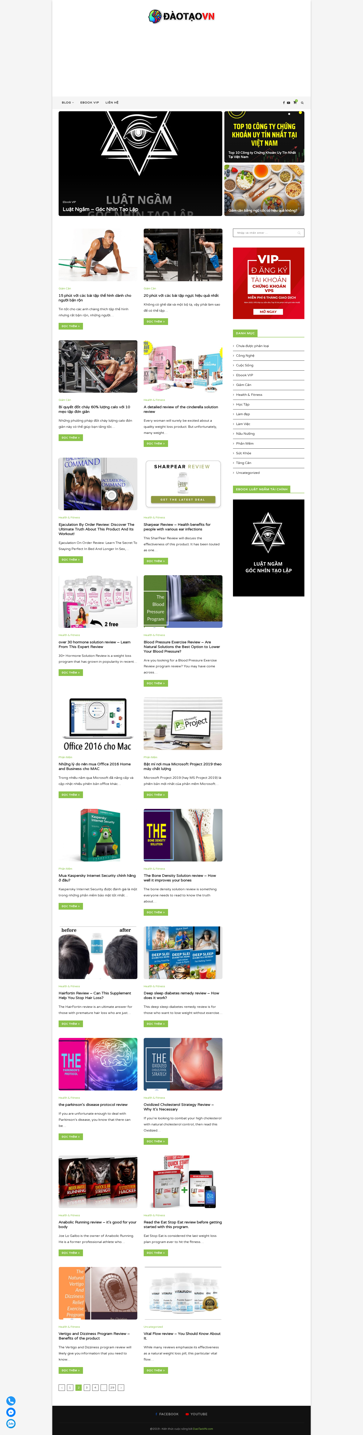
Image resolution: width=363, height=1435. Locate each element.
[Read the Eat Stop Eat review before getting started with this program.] (183, 1181)
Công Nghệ (245, 356)
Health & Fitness (154, 400)
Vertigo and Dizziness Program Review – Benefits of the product (94, 1336)
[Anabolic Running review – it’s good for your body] (98, 1181)
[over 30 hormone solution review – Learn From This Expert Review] (98, 601)
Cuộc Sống (244, 365)
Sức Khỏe (243, 453)
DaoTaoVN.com (203, 1429)
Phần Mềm (65, 757)
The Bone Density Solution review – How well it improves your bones (180, 877)
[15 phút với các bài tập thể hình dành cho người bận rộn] (98, 255)
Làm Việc (243, 424)
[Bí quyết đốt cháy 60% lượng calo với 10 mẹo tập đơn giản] (98, 366)
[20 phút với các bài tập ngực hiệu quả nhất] (183, 255)
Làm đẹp (243, 414)
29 (112, 1387)
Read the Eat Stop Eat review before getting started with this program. (183, 1224)
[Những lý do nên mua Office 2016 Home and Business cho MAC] (98, 723)
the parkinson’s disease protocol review (93, 1104)
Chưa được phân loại (252, 346)
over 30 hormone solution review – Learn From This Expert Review (94, 644)
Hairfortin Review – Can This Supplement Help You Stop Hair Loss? (95, 995)
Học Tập (243, 404)
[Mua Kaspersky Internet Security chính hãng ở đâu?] (98, 835)
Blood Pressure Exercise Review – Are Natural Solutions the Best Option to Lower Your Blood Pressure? (182, 647)
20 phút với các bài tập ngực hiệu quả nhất (181, 295)
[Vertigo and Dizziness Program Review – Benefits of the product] (98, 1293)
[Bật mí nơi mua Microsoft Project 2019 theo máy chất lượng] (183, 723)
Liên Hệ (112, 102)
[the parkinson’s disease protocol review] (98, 1064)
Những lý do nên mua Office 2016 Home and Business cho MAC (95, 766)
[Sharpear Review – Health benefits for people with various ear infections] (183, 484)
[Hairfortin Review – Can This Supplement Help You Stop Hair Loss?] (98, 952)
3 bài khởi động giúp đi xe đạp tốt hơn (130, 209)
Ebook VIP (89, 102)
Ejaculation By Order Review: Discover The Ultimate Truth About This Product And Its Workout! (96, 529)
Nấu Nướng (245, 434)
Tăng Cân (243, 463)
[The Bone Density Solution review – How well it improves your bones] (183, 835)
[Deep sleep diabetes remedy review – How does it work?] (183, 952)
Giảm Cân (91, 202)
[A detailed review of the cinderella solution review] (183, 366)
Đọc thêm (69, 326)
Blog (66, 102)
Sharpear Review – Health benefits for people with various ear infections (177, 526)
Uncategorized (153, 1327)
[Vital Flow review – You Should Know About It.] (183, 1293)
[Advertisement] (181, 56)
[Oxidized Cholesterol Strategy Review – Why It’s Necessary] (183, 1064)
